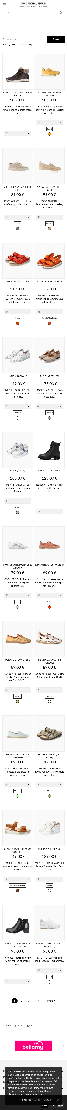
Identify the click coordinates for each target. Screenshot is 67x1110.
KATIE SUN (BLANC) (17, 376)
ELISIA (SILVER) (17, 471)
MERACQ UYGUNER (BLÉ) (17, 660)
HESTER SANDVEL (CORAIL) (17, 282)
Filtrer (56, 39)
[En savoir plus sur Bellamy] (33, 1045)
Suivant (50, 1001)
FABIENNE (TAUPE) (49, 376)
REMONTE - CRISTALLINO (49, 471)
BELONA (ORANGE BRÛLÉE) (49, 282)
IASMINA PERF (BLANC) (49, 849)
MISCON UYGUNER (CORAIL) (49, 565)
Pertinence (9, 39)
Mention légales (30, 1100)
